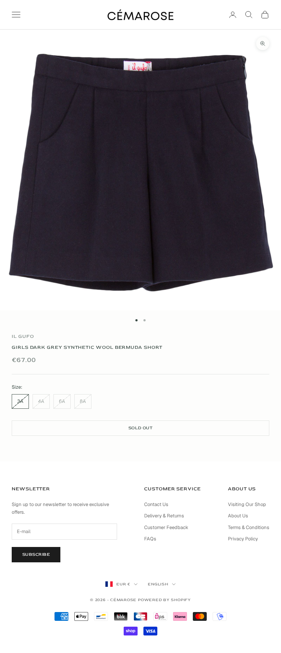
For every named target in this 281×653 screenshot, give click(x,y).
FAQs (150, 539)
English (158, 584)
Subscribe (36, 554)
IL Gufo (23, 336)
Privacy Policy (243, 539)
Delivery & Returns (164, 516)
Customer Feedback (166, 527)
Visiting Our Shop (247, 504)
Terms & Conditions (248, 527)
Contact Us (156, 504)
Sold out (140, 428)
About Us (238, 516)
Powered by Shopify (164, 599)
